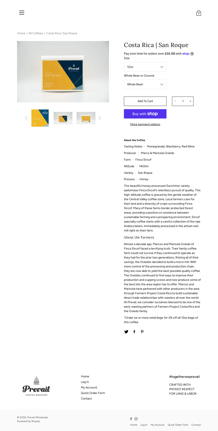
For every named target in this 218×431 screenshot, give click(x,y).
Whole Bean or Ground (139, 75)
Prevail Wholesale (37, 417)
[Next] (99, 118)
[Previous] (26, 118)
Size (127, 58)
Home (21, 33)
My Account (89, 387)
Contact (86, 398)
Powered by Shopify (28, 421)
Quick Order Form (93, 393)
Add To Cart (145, 101)
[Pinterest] (142, 332)
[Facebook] (134, 332)
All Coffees (36, 33)
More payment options (145, 124)
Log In (85, 382)
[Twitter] (126, 332)
